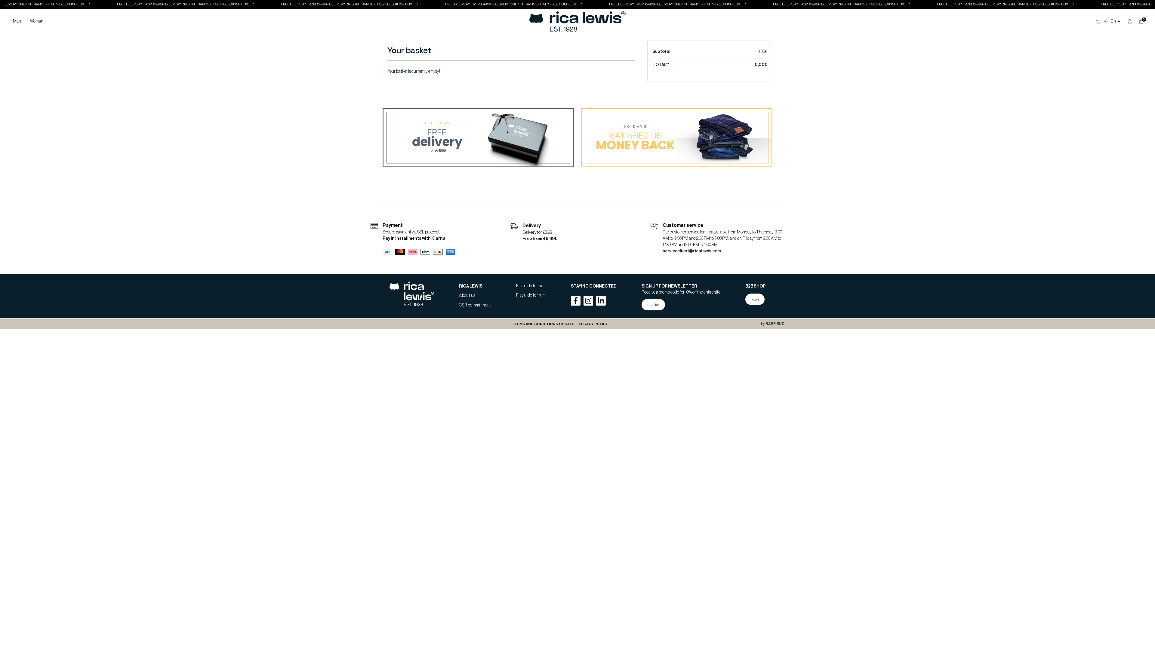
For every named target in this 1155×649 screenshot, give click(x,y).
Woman (36, 21)
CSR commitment (475, 305)
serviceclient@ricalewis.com (692, 251)
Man (17, 21)
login (755, 299)
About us (467, 296)
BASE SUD (774, 324)
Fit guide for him (531, 295)
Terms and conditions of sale (543, 324)
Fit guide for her (530, 286)
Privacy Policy (593, 324)
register (653, 304)
